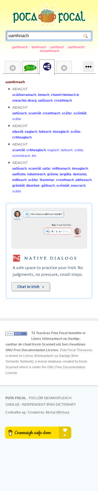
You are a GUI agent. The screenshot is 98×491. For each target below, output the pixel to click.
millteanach (61, 168)
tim (34, 156)
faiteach (45, 132)
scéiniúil (80, 113)
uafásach (45, 100)
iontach (43, 95)
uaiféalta (19, 174)
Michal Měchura (57, 412)
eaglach (31, 132)
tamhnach (39, 47)
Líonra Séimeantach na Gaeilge (55, 339)
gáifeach (48, 186)
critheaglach (22, 137)
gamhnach (20, 47)
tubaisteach (36, 174)
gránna (52, 174)
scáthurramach (24, 95)
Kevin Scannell (43, 344)
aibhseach (83, 180)
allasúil (17, 132)
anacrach (78, 186)
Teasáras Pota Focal (52, 333)
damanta (80, 174)
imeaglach (61, 132)
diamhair (33, 186)
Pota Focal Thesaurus (76, 350)
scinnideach (21, 156)
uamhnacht (76, 47)
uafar (46, 168)
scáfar (67, 113)
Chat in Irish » (30, 286)
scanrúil (34, 113)
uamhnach (15, 82)
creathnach (63, 100)
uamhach (57, 47)
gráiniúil (18, 186)
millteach (19, 180)
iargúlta (65, 174)
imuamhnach (49, 51)
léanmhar (47, 180)
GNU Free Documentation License (31, 350)
